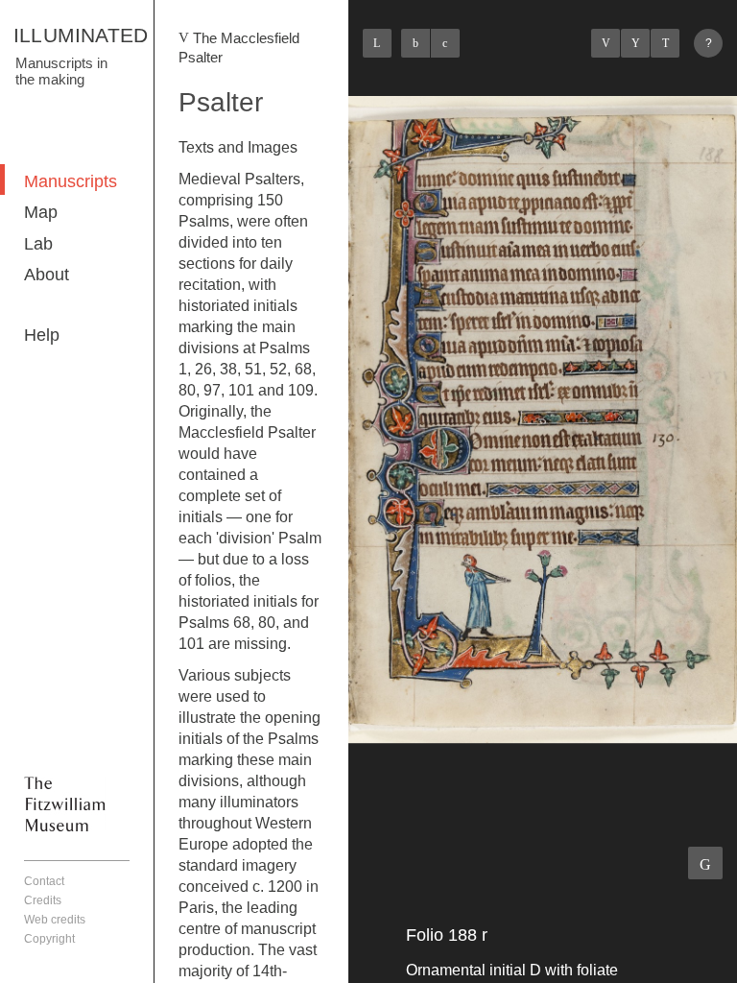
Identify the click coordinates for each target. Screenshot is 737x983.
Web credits (54, 919)
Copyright (49, 939)
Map (41, 212)
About (46, 274)
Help (41, 335)
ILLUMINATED (80, 35)
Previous (605, 43)
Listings (635, 43)
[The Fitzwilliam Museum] (65, 803)
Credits (42, 900)
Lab (38, 243)
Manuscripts (70, 181)
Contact (44, 881)
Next (665, 43)
